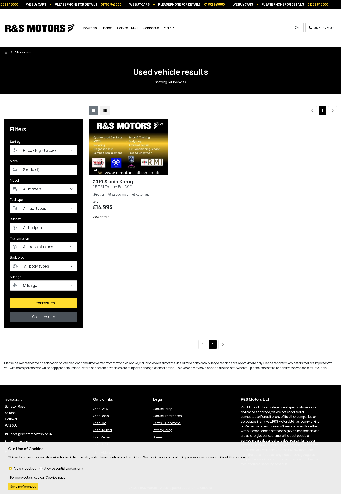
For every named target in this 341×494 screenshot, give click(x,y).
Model (14, 180)
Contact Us (151, 28)
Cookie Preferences (167, 416)
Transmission (19, 238)
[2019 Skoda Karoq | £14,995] (128, 147)
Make (14, 161)
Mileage (15, 277)
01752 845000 (324, 28)
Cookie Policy (162, 409)
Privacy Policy (162, 430)
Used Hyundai (102, 430)
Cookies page (56, 477)
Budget (15, 219)
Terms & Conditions (167, 423)
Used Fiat (99, 423)
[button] (43, 228)
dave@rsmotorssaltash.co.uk (31, 434)
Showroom (89, 28)
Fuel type (16, 199)
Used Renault (102, 437)
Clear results (43, 316)
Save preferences (23, 486)
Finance (107, 28)
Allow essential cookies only (63, 468)
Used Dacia (101, 416)
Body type (17, 257)
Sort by (15, 141)
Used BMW (100, 409)
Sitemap (158, 437)
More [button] (167, 28)
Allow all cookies (25, 468)
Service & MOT (127, 28)
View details (101, 217)
